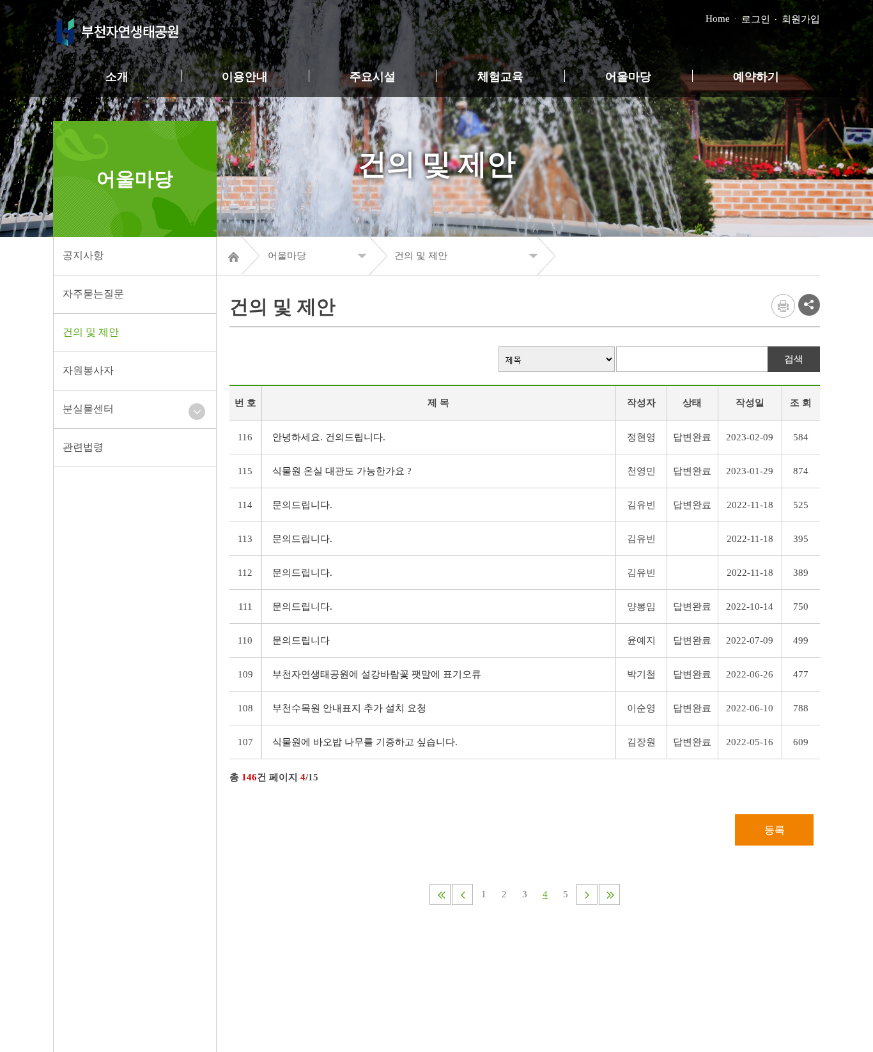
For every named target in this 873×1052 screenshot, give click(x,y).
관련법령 (83, 447)
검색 (793, 359)
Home (718, 18)
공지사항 (83, 255)
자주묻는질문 (93, 293)
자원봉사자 (88, 370)
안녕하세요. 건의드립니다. (328, 437)
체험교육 (500, 76)
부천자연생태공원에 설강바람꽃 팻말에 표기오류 (376, 674)
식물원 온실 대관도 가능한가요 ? (342, 471)
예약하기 (756, 76)
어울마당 (628, 76)
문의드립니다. (302, 505)
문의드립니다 (301, 640)
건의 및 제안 (91, 332)
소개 (116, 76)
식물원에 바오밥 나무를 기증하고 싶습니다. (365, 742)
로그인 (755, 19)
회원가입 (801, 19)
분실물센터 (88, 408)
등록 (774, 829)
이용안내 (245, 76)
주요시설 (373, 76)
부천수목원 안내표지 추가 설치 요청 (349, 708)
